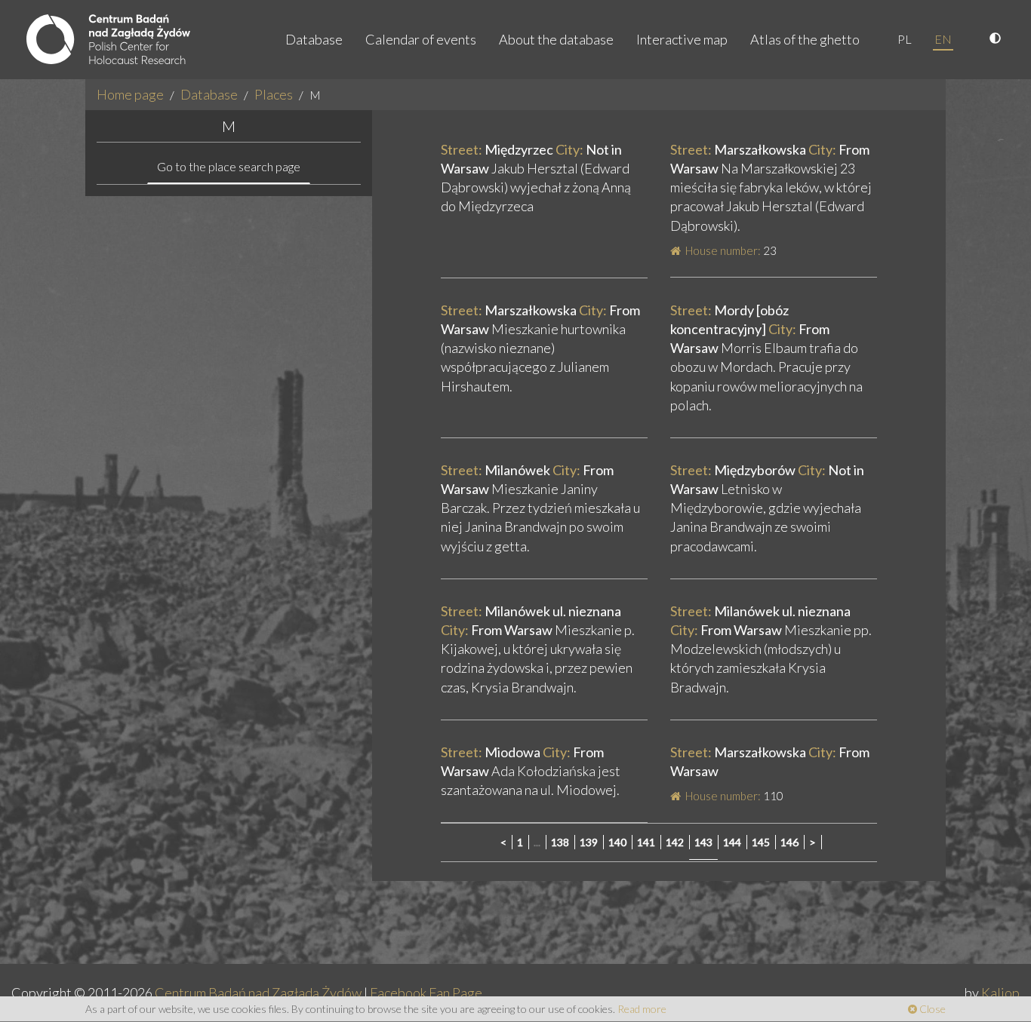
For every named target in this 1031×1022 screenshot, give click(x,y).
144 (732, 842)
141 (646, 842)
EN (943, 39)
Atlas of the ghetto (805, 39)
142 (675, 842)
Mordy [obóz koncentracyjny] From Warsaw (749, 329)
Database (314, 39)
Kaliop (1000, 992)
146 (789, 842)
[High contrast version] (997, 39)
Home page (130, 94)
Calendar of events (420, 39)
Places (273, 94)
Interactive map (682, 39)
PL (904, 39)
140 (617, 842)
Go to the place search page (228, 166)
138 (560, 842)
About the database (556, 39)
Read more (641, 1008)
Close (931, 1008)
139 (589, 842)
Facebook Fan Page (426, 992)
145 (761, 842)
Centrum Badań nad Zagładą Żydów (258, 992)
